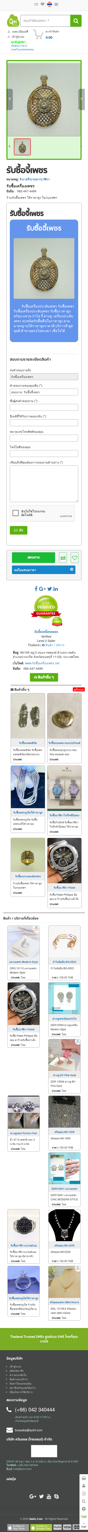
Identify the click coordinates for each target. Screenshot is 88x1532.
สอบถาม (34, 557)
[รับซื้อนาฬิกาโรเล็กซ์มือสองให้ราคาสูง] (64, 788)
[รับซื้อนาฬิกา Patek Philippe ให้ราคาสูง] (64, 860)
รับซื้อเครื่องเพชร (46, 632)
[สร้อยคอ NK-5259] (64, 1225)
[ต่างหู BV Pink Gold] (64, 1054)
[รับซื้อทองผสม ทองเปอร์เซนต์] (64, 716)
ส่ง (20, 530)
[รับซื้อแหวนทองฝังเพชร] (28, 855)
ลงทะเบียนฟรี (20, 31)
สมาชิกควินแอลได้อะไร (22, 1387)
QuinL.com (36, 1519)
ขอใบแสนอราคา (25, 570)
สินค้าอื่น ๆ (45, 677)
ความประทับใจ (18, 1375)
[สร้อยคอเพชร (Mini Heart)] (64, 1281)
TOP (83, 1527)
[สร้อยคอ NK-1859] (64, 1111)
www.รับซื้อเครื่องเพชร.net (42, 663)
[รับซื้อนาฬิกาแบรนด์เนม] (24, 1225)
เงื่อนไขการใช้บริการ (21, 1392)
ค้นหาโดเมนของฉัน (20, 1383)
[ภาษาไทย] (47, 4)
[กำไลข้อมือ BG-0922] (64, 941)
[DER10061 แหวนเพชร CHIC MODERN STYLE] (64, 1168)
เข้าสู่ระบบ (18, 37)
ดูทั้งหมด (79, 689)
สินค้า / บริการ (55, 645)
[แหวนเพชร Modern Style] (24, 941)
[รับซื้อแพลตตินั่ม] (28, 716)
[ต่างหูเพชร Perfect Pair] (24, 1112)
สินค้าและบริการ (19, 1379)
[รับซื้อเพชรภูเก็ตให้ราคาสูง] (28, 787)
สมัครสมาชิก (17, 1370)
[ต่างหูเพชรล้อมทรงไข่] (64, 998)
